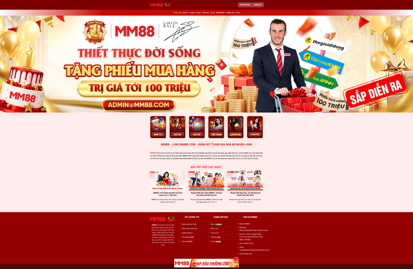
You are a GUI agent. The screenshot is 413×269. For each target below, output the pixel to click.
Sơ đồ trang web (245, 254)
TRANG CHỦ (177, 12)
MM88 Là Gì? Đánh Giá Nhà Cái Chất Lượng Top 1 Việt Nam (167, 194)
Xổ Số (212, 12)
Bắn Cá (185, 12)
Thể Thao (205, 12)
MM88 (152, 153)
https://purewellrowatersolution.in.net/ (253, 230)
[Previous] (11, 64)
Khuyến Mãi (220, 12)
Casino (192, 12)
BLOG (238, 12)
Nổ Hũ (198, 12)
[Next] (402, 64)
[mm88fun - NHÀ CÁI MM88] (161, 5)
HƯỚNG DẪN (230, 12)
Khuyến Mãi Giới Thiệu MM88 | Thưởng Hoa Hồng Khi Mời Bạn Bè (206, 194)
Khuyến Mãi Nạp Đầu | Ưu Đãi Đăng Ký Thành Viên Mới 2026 (245, 194)
